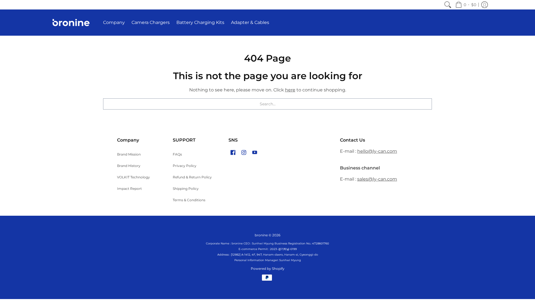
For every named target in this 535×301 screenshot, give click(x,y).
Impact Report (129, 188)
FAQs (177, 154)
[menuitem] (448, 4)
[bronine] (71, 22)
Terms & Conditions (189, 200)
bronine (261, 235)
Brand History (128, 166)
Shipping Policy (186, 188)
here (290, 90)
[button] (466, 4)
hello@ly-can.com (377, 151)
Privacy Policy (184, 166)
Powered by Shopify (267, 268)
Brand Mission (129, 154)
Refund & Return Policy (192, 177)
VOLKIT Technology (133, 177)
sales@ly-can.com (377, 179)
